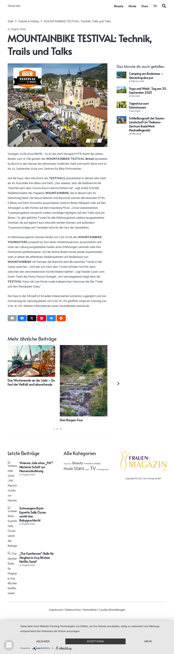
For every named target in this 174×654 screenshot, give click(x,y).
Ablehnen (43, 641)
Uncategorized (103, 469)
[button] (163, 6)
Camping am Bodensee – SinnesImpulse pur (146, 75)
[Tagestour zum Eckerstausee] (122, 103)
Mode (68, 469)
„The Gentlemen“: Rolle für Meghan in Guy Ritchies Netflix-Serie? (36, 557)
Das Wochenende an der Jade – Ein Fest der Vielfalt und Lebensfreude (31, 382)
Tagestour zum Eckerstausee (139, 105)
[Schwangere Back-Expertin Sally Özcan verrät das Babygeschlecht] (12, 508)
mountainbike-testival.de (74, 306)
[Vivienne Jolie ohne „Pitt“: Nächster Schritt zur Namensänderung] (12, 463)
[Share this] (22, 318)
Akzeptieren (95, 641)
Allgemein (68, 463)
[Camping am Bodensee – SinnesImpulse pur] (122, 73)
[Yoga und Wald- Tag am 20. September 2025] (122, 88)
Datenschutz (73, 609)
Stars (79, 469)
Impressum (56, 609)
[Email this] (12, 318)
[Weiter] (118, 383)
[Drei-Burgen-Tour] (83, 347)
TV (93, 469)
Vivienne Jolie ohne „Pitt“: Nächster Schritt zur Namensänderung (36, 467)
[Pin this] (41, 318)
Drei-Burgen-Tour (71, 420)
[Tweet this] (31, 318)
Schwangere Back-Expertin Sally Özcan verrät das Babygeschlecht (32, 514)
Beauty (77, 463)
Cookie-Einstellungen (112, 609)
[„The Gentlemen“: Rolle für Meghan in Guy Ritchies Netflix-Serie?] (12, 553)
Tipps (87, 469)
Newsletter (90, 609)
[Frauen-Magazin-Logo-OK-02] (143, 461)
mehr (148, 641)
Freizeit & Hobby (92, 464)
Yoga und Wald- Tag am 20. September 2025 (147, 90)
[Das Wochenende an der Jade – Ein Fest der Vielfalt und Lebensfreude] (31, 347)
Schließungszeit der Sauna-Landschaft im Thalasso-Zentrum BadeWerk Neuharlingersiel (147, 124)
